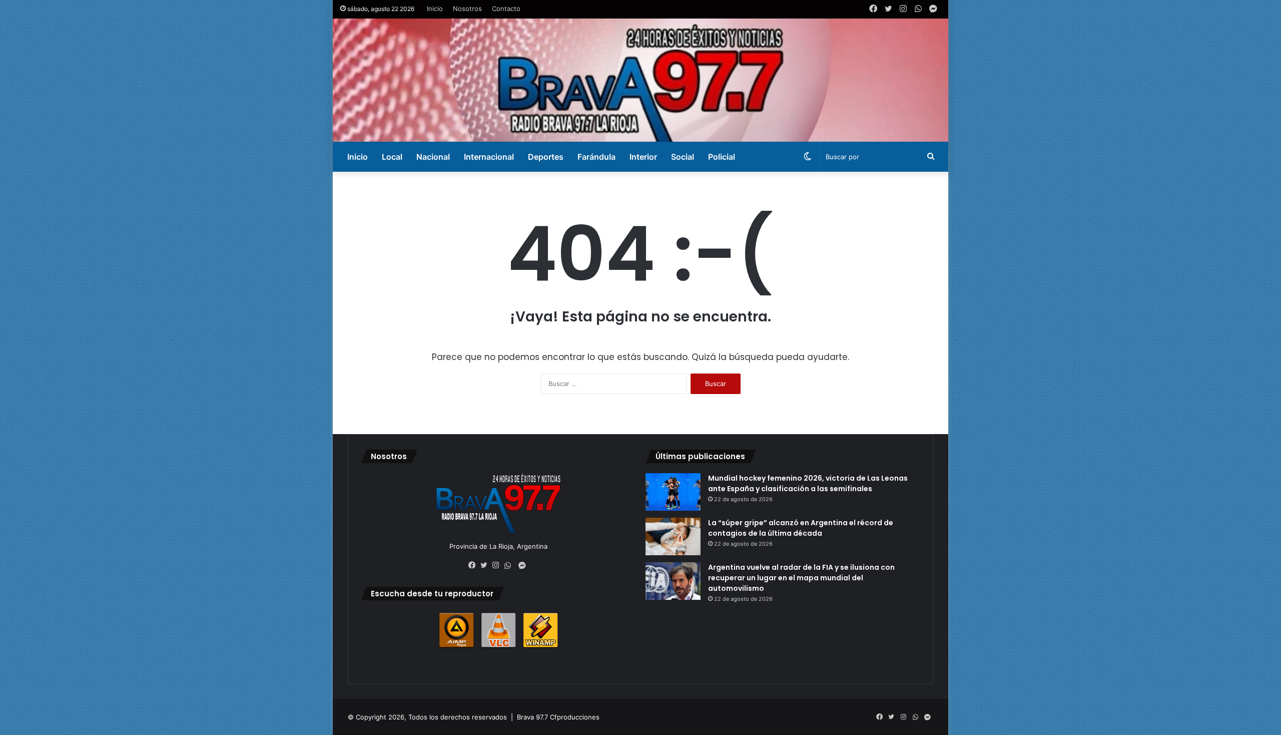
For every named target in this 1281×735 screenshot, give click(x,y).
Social (682, 157)
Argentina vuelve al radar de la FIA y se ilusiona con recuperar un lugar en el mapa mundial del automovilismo (801, 577)
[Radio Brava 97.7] (640, 80)
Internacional (489, 157)
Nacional (433, 157)
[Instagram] (498, 565)
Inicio (435, 9)
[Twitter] (486, 565)
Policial (721, 157)
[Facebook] (474, 565)
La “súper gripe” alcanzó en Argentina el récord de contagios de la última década (800, 528)
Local (392, 157)
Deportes (545, 157)
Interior (643, 157)
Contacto (506, 9)
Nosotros (467, 9)
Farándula (596, 157)
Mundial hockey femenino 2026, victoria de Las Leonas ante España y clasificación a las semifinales (808, 483)
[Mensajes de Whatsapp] (510, 566)
